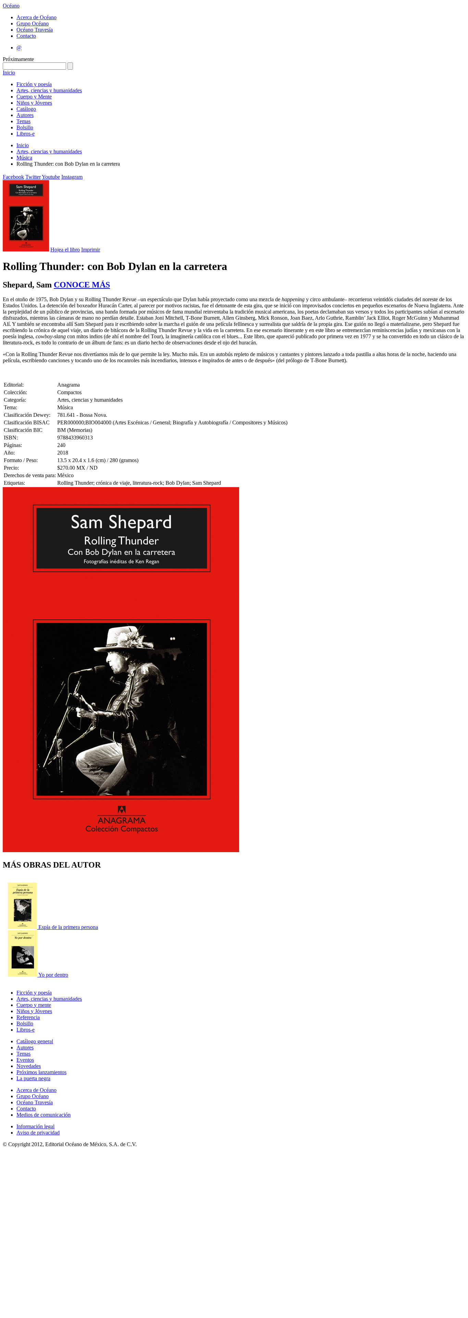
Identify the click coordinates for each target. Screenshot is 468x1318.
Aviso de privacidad (38, 1132)
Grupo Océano (32, 23)
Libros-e (25, 134)
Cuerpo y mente (33, 1005)
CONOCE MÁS (82, 284)
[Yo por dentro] (23, 975)
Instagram (72, 177)
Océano (11, 6)
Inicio (9, 72)
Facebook (13, 177)
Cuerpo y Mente (34, 96)
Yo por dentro (53, 975)
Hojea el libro (65, 249)
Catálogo (26, 109)
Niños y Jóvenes (34, 103)
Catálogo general (34, 1041)
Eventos (25, 1060)
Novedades (28, 1066)
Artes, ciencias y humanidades (49, 90)
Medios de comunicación (43, 1115)
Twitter (33, 177)
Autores (25, 115)
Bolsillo (24, 127)
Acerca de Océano (36, 17)
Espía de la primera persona (68, 927)
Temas (23, 121)
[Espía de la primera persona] (23, 927)
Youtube (51, 177)
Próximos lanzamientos (41, 1072)
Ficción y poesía (34, 84)
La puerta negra (33, 1078)
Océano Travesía (34, 30)
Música (24, 158)
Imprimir (90, 249)
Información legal (35, 1126)
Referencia (28, 1017)
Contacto (26, 36)
